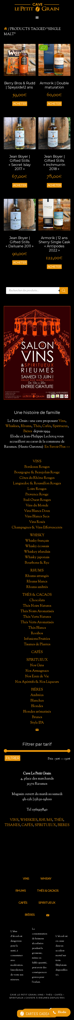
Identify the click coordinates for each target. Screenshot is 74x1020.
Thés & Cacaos (37, 594)
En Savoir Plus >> (57, 446)
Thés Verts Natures (37, 616)
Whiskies (12, 426)
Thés (37, 426)
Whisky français (37, 540)
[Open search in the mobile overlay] (37, 290)
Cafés (46, 426)
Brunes (37, 717)
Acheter (19, 103)
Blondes (37, 706)
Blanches (37, 700)
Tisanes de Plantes (37, 644)
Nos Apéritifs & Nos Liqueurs (37, 682)
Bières (27, 431)
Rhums (26, 426)
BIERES (64, 825)
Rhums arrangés (37, 576)
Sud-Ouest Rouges (37, 500)
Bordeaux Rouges (37, 467)
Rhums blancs (37, 581)
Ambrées (37, 695)
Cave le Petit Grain (37, 8)
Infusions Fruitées (37, 639)
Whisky (37, 535)
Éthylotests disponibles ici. (61, 970)
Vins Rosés (37, 522)
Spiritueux (60, 426)
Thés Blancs (37, 627)
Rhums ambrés (37, 587)
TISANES (12, 825)
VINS (14, 820)
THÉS (58, 820)
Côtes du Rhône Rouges (37, 478)
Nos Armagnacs (37, 671)
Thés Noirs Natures (37, 605)
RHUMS (45, 820)
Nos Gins (37, 665)
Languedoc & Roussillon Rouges (37, 483)
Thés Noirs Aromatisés (37, 611)
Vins (62, 421)
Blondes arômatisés (37, 711)
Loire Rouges (37, 489)
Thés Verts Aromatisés (37, 622)
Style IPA (37, 722)
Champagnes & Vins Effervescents (37, 527)
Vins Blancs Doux (37, 511)
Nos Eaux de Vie (37, 676)
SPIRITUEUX (45, 825)
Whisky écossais (37, 546)
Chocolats (37, 600)
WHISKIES (28, 820)
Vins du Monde (37, 505)
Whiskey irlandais (37, 551)
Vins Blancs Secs (37, 516)
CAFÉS (27, 825)
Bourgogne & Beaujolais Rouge (37, 472)
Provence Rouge (37, 494)
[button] (60, 1012)
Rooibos (37, 633)
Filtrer (12, 758)
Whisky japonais (37, 557)
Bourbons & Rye (37, 562)
